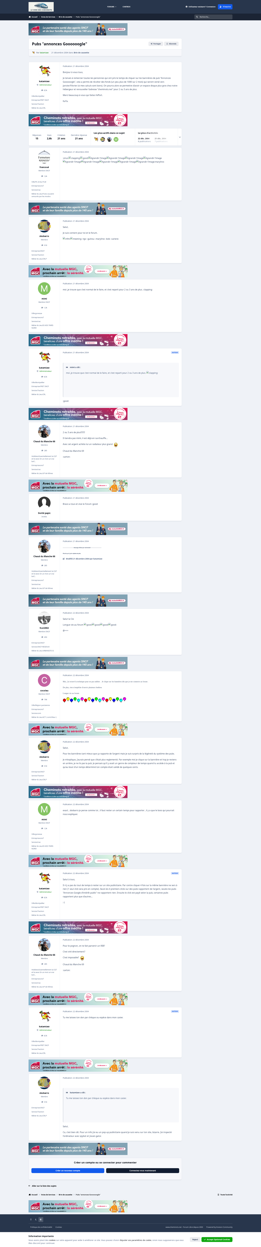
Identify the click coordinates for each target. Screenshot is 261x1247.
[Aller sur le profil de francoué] (44, 157)
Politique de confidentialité (41, 1227)
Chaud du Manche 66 (44, 441)
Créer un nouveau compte (68, 1170)
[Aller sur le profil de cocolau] (44, 680)
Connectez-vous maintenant (142, 1170)
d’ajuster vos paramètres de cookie (135, 1240)
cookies (52, 1240)
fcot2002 (44, 628)
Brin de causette (81, 52)
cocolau (44, 690)
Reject (195, 1239)
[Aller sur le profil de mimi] (116, 139)
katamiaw (44, 81)
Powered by (219, 1227)
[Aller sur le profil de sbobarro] (102, 139)
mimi (44, 298)
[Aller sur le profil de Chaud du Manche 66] (109, 139)
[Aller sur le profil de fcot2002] (44, 618)
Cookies (58, 1227)
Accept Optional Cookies (218, 1239)
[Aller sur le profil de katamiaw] (33, 52)
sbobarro (44, 236)
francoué (44, 167)
